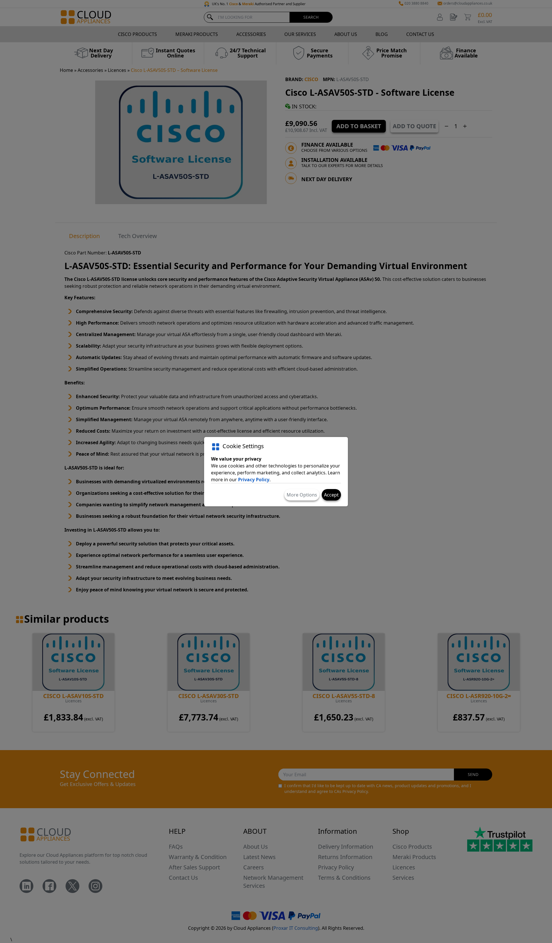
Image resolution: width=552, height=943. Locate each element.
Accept (331, 495)
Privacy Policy (253, 479)
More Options (302, 495)
